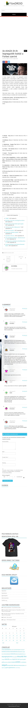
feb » (17, 642)
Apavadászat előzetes (9, 235)
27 (9, 640)
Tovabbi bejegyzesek (16, 268)
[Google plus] (6, 62)
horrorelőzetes (7, 654)
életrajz (19, 667)
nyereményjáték (23, 659)
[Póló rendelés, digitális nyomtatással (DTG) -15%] (11, 547)
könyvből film (22, 656)
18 (2, 638)
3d (2, 649)
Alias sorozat (9, 617)
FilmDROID (16, 3)
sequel (4, 665)
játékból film (21, 654)
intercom (17, 654)
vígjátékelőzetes (11, 667)
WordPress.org (4, 600)
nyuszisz (12, 409)
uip (4, 667)
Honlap (4, 462)
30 (20, 640)
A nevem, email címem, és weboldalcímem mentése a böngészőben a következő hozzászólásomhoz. (12, 471)
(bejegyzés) (4, 595)
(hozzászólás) (5, 598)
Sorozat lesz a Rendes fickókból (11, 232)
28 (13, 640)
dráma (8, 651)
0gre (11, 393)
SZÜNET (7, 218)
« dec (3, 642)
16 (20, 635)
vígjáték (6, 667)
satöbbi (17, 662)
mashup (10, 659)
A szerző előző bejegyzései (12, 215)
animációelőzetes (17, 649)
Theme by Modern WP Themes (14, 706)
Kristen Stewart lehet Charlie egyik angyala (14, 223)
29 (16, 640)
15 (16, 635)
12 (6, 635)
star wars (13, 665)
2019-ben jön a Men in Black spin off (13, 227)
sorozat (9, 665)
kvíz (24, 654)
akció (4, 649)
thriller (17, 665)
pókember (6, 662)
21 (13, 638)
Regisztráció (4, 590)
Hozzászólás (5, 441)
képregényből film (7, 656)
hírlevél (13, 654)
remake (13, 662)
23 (20, 638)
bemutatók (22, 649)
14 (13, 635)
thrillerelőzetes (22, 665)
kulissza (9, 252)
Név (3, 451)
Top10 (13, 252)
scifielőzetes (24, 662)
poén (3, 662)
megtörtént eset (16, 659)
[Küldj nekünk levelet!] (14, 580)
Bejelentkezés (4, 593)
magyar (3, 659)
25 (2, 640)
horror (3, 654)
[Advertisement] (14, 31)
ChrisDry (12, 337)
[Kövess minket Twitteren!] (14, 567)
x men (16, 667)
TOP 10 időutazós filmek (11, 619)
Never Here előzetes (9, 230)
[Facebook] (4, 62)
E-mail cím (5, 457)
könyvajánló (15, 656)
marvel (7, 659)
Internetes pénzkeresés (7, 607)
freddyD (12, 350)
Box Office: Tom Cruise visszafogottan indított (14, 220)
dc (6, 651)
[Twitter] (9, 62)
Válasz (25, 308)
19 (6, 638)
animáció (12, 649)
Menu (14, 14)
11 (2, 635)
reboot (9, 662)
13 (9, 635)
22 (16, 638)
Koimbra (16, 58)
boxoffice (6, 252)
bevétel (3, 651)
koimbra (12, 323)
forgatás (23, 651)
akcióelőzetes (8, 649)
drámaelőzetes (14, 651)
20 (9, 638)
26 (6, 640)
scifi (20, 662)
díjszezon (20, 651)
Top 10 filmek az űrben (16, 607)
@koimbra (6, 426)
